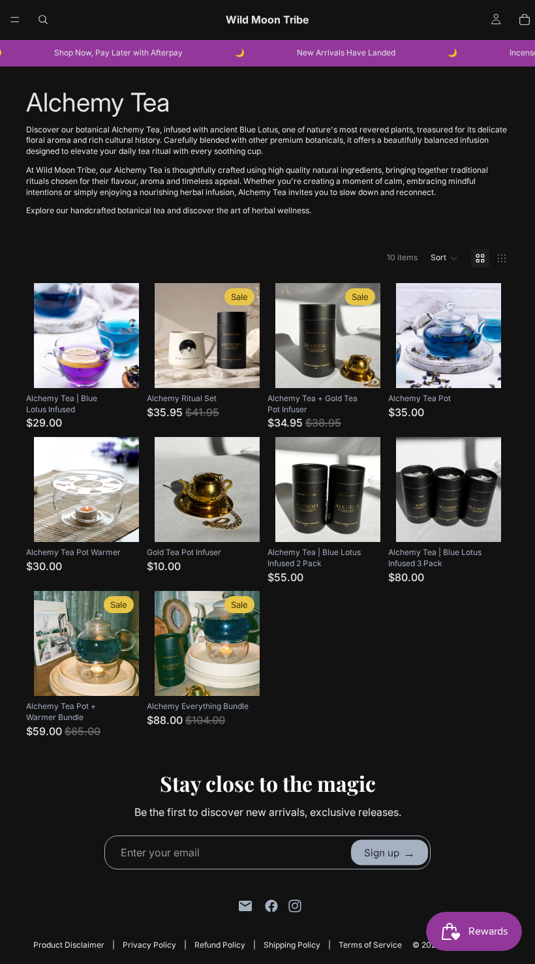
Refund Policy (219, 945)
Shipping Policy (292, 945)
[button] (444, 258)
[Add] (118, 368)
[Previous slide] (48, 335)
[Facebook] (271, 906)
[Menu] (15, 20)
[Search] (43, 19)
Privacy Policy (149, 945)
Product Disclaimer (68, 945)
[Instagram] (295, 906)
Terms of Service (370, 945)
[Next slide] (124, 335)
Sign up (389, 852)
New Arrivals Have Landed (336, 52)
